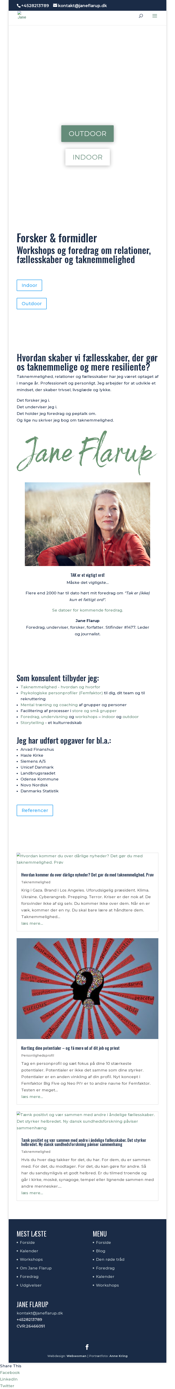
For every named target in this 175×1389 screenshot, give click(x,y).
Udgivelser (31, 1285)
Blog (100, 1251)
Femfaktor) (91, 693)
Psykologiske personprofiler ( (50, 693)
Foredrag (29, 1276)
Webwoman (76, 1356)
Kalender (29, 1251)
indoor (108, 716)
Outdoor (87, 133)
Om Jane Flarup (36, 1268)
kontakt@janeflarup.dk (40, 1313)
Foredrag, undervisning (44, 716)
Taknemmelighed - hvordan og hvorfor (60, 687)
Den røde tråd (110, 1259)
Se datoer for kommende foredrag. (87, 610)
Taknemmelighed (35, 882)
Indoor (88, 157)
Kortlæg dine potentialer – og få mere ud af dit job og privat (70, 1048)
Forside (27, 1242)
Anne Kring (118, 1356)
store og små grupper (94, 710)
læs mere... (32, 923)
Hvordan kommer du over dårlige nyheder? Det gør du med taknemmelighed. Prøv (87, 875)
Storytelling (32, 722)
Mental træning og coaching (49, 705)
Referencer (35, 810)
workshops (86, 716)
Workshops (31, 1259)
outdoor (131, 716)
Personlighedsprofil (37, 1055)
